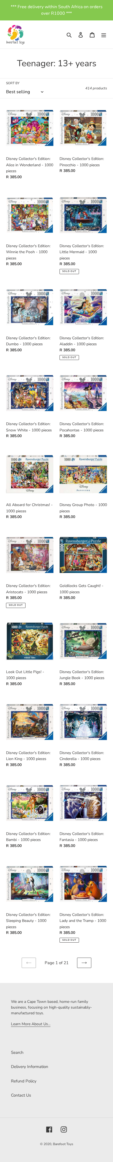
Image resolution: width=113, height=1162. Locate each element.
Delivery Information (29, 1066)
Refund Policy (23, 1081)
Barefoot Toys (63, 1144)
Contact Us (21, 1095)
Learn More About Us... (30, 1024)
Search (17, 1052)
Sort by (12, 83)
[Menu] (103, 34)
